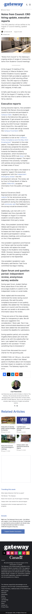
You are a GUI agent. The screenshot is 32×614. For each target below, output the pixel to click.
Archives (3, 601)
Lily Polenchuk (7, 31)
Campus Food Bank (11, 131)
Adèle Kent (11, 183)
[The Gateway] (13, 4)
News (8, 10)
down (22, 156)
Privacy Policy (4, 607)
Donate (3, 596)
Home (4, 10)
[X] (15, 406)
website (4, 197)
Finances (3, 598)
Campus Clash (6, 115)
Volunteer (3, 592)
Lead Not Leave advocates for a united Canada (23, 428)
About (3, 603)
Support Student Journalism (13, 531)
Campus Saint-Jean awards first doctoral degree (23, 446)
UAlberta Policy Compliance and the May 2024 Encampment (14, 140)
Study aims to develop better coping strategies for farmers (8, 428)
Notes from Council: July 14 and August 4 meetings (7, 447)
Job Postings (4, 599)
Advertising (4, 594)
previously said (10, 204)
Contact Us (4, 605)
